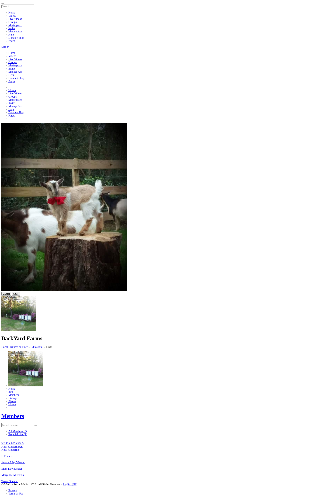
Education (37, 346)
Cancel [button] (6, 294)
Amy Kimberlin (10, 449)
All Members (17, 431)
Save (16, 294)
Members (12, 416)
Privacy (12, 490)
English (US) (70, 484)
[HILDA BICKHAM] (168, 440)
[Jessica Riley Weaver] (168, 459)
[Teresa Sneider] (168, 478)
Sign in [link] (5, 46)
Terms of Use (15, 493)
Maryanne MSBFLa (12, 474)
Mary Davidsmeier (11, 468)
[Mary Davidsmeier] (168, 465)
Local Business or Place (15, 346)
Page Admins (17, 434)
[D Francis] (168, 453)
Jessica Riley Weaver (13, 462)
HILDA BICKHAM (12, 443)
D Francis (6, 456)
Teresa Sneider (9, 481)
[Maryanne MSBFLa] (168, 471)
